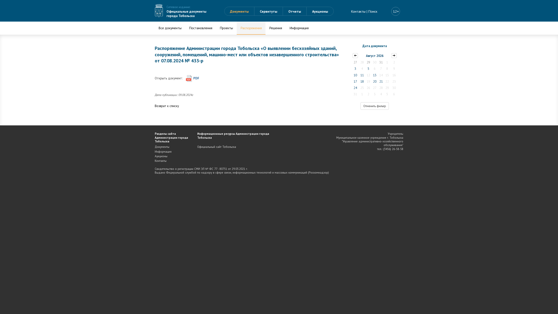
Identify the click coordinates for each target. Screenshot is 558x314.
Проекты (226, 28)
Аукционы (320, 11)
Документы (239, 11)
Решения (275, 28)
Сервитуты (268, 11)
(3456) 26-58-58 (393, 149)
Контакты (358, 11)
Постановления (200, 28)
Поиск (372, 11)
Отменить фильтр (374, 106)
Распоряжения (251, 28)
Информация (299, 28)
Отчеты (294, 11)
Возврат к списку (167, 106)
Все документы (170, 28)
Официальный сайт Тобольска (216, 147)
